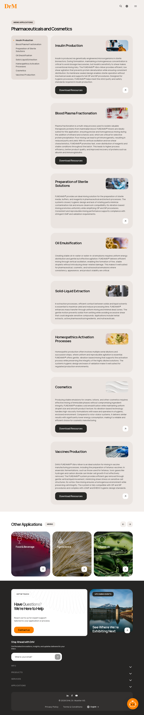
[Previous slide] (123, 524)
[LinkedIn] (67, 696)
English (93, 707)
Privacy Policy (51, 706)
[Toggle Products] (130, 673)
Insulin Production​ (69, 45)
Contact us (24, 629)
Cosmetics (63, 387)
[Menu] (136, 6)
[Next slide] (130, 524)
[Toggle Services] (130, 680)
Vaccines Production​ (70, 451)
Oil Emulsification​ (24, 55)
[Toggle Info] (130, 666)
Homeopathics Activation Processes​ (27, 65)
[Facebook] (72, 696)
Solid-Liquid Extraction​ (26, 59)
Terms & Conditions (72, 706)
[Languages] (126, 6)
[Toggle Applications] (130, 686)
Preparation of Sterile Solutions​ (71, 183)
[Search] (120, 6)
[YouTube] (76, 696)
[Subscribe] (57, 657)
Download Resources (71, 90)
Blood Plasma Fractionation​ (28, 44)
